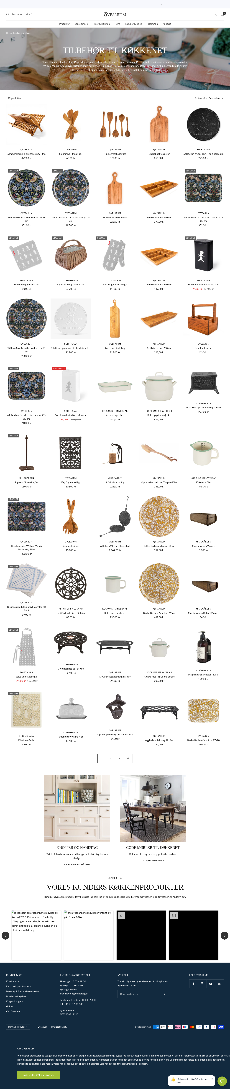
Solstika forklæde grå (26, 676)
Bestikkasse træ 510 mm (159, 284)
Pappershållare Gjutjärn (26, 482)
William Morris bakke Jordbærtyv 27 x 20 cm (26, 417)
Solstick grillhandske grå (114, 284)
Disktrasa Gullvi (26, 740)
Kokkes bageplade (115, 415)
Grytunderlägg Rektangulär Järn (115, 676)
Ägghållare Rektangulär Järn (159, 740)
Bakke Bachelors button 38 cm (159, 545)
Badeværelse (81, 23)
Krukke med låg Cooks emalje (159, 676)
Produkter (64, 23)
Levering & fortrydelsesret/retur (22, 991)
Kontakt (167, 23)
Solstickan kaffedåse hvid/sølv (70, 415)
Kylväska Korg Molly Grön (70, 284)
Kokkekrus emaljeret (114, 613)
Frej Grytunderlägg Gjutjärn (71, 613)
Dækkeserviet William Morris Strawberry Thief (26, 547)
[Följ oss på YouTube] (211, 983)
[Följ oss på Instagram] (202, 983)
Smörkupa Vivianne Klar (71, 736)
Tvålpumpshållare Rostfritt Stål (203, 674)
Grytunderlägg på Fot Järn (71, 668)
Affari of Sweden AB (71, 609)
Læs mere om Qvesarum (39, 1075)
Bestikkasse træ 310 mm (159, 217)
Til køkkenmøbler (153, 860)
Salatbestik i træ (71, 545)
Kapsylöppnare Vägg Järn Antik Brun (115, 734)
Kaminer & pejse (133, 23)
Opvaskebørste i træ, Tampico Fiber (159, 482)
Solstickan (203, 149)
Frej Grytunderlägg (70, 482)
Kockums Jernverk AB (115, 411)
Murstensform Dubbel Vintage (203, 613)
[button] (36, 935)
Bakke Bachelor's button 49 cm (159, 613)
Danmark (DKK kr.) (16, 1027)
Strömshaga (70, 280)
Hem (8, 33)
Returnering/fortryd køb (18, 986)
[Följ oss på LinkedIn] (219, 983)
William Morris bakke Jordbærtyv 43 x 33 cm (203, 219)
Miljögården (26, 478)
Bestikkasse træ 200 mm (159, 348)
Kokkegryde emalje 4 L (159, 415)
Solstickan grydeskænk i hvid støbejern (71, 348)
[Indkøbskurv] (222, 14)
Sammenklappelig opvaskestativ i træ (27, 153)
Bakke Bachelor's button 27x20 (203, 740)
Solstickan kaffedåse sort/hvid (203, 284)
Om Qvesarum (13, 1011)
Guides (9, 1006)
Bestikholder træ (203, 348)
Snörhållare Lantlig (114, 482)
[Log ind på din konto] (215, 14)
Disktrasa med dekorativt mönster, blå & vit (26, 608)
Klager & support (15, 1001)
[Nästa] (128, 758)
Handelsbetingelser (16, 996)
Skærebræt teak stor (159, 153)
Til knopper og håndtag (77, 864)
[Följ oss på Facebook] (193, 983)
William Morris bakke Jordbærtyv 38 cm (26, 219)
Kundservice (12, 981)
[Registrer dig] (164, 994)
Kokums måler (203, 482)
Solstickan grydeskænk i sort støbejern (203, 153)
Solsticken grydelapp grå (26, 284)
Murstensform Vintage (203, 545)
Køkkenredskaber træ (115, 153)
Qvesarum (26, 149)
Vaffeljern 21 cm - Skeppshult (115, 545)
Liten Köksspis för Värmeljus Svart (203, 407)
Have (117, 23)
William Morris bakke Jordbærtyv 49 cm (71, 219)
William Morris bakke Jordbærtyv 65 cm (26, 350)
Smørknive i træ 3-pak (70, 153)
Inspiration (152, 23)
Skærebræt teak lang (115, 348)
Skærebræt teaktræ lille (115, 217)
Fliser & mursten (101, 23)
